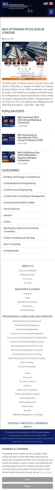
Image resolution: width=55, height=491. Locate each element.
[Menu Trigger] (51, 11)
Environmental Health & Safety (19, 203)
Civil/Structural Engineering (18, 190)
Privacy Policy (27, 406)
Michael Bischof (27, 83)
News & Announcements (28, 390)
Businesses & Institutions (27, 302)
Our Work (27, 283)
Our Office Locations (27, 382)
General (8, 215)
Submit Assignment (27, 398)
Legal (27, 298)
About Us (27, 266)
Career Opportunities (27, 402)
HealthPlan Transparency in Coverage (27, 415)
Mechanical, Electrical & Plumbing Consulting (27, 358)
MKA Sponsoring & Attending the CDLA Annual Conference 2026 (30, 138)
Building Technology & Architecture (22, 177)
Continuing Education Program (27, 394)
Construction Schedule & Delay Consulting (27, 342)
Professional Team (27, 275)
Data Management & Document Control (27, 346)
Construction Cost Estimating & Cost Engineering (27, 338)
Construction (27, 306)
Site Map (27, 411)
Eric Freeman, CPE (10, 102)
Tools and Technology (27, 367)
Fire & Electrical (12, 209)
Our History (27, 279)
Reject (27, 486)
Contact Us (27, 377)
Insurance (27, 294)
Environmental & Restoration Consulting (27, 350)
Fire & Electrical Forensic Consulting (26, 354)
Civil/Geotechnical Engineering (19, 183)
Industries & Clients (27, 289)
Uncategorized (11, 251)
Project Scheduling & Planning (19, 238)
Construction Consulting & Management (24, 196)
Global (7, 222)
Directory (27, 386)
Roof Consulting (12, 244)
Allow (27, 480)
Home (27, 373)
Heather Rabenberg (11, 86)
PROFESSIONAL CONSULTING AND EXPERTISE (27, 316)
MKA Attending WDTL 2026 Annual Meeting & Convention (29, 120)
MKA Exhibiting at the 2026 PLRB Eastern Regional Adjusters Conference (28, 157)
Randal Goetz (42, 83)
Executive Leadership (27, 271)
